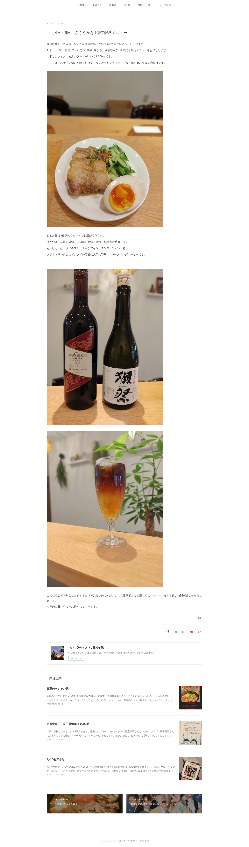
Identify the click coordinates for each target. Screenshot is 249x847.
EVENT (97, 4)
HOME (81, 4)
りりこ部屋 (165, 4)
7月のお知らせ (56, 759)
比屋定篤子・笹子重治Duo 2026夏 (68, 724)
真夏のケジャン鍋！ (59, 688)
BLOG (127, 4)
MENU (112, 4)
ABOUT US (144, 4)
